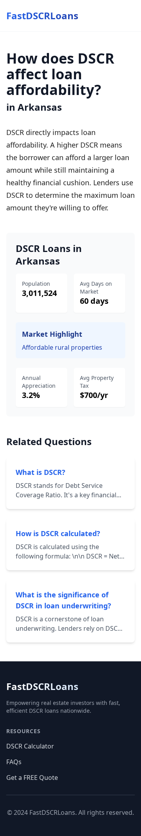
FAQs (14, 762)
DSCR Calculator (30, 746)
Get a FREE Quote (32, 777)
